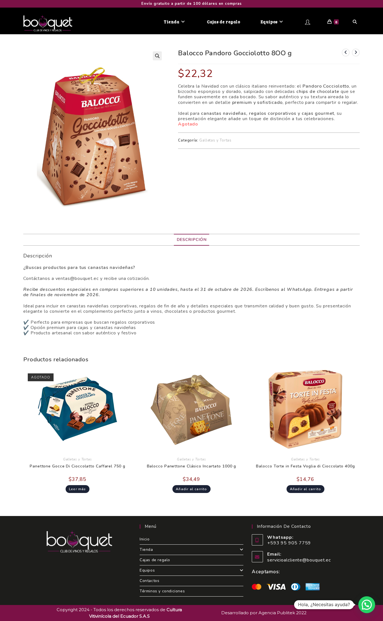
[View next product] (356, 52)
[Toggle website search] (355, 22)
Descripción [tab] (192, 239)
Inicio (145, 539)
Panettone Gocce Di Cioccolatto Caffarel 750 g (77, 466)
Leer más (77, 489)
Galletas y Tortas (215, 140)
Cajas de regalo (155, 560)
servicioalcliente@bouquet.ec (299, 560)
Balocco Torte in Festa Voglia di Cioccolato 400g (305, 466)
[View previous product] (346, 52)
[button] (157, 55)
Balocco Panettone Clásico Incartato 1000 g (191, 466)
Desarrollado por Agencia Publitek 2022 (263, 612)
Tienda (146, 549)
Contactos (149, 580)
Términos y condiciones (162, 591)
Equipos (147, 570)
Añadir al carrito (191, 489)
